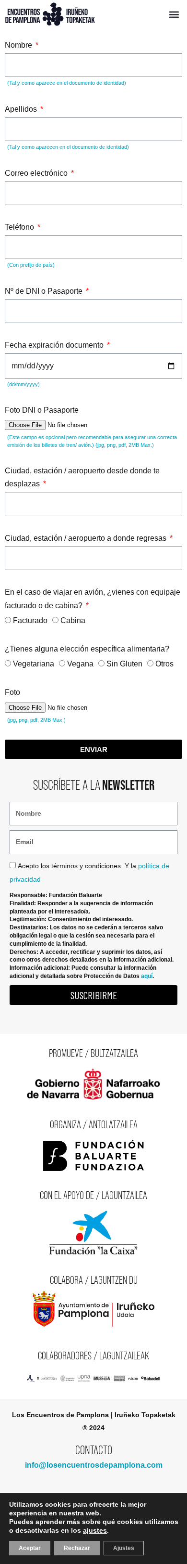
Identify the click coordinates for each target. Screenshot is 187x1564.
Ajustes (123, 1548)
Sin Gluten (124, 664)
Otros (164, 664)
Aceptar (30, 1548)
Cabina (72, 620)
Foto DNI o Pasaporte (42, 410)
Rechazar (77, 1548)
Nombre (19, 45)
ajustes (95, 1530)
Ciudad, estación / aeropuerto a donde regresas (86, 538)
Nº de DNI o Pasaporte (44, 291)
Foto (12, 692)
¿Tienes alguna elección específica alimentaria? (87, 649)
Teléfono (20, 227)
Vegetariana (33, 664)
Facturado (30, 620)
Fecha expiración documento (55, 345)
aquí (146, 976)
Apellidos (22, 109)
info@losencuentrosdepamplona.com (94, 1465)
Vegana (80, 664)
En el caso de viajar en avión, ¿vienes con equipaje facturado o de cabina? (92, 598)
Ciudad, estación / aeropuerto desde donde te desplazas (82, 477)
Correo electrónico (37, 173)
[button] (174, 14)
